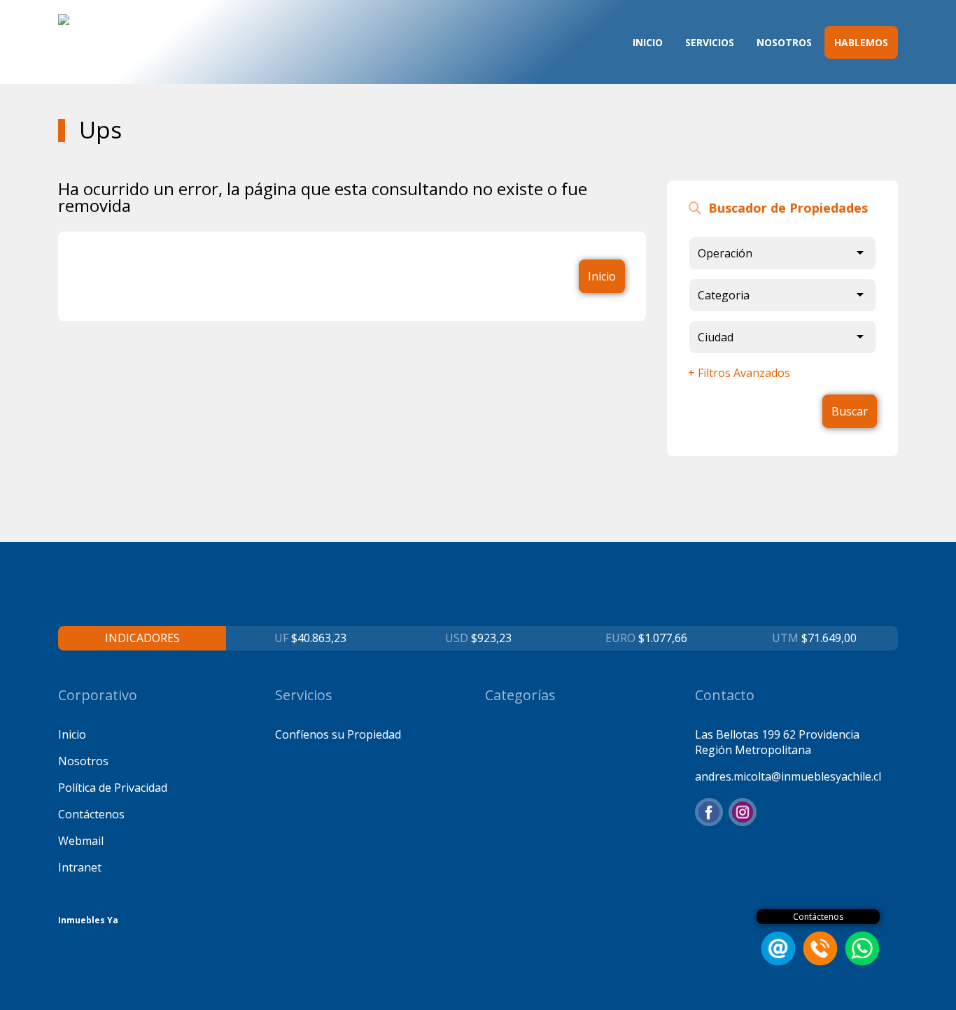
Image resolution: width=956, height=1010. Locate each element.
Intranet (79, 867)
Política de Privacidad (112, 787)
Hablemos (861, 42)
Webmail (81, 840)
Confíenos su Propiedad (338, 734)
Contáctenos (91, 814)
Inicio (648, 42)
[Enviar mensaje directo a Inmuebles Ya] (860, 961)
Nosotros (784, 42)
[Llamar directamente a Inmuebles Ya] (818, 961)
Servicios (709, 42)
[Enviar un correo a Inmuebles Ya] (776, 961)
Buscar (849, 411)
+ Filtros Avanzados (739, 372)
